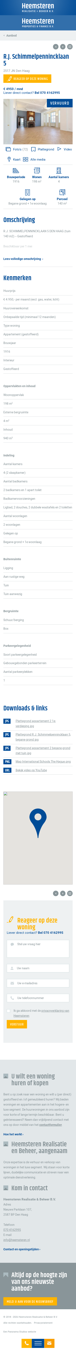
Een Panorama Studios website (19, 1331)
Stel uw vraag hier (29, 944)
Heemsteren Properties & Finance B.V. (38, 22)
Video (68, 149)
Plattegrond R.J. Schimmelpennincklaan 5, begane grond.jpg (43, 737)
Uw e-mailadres (27, 983)
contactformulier (50, 1125)
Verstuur (17, 1024)
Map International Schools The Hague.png (43, 761)
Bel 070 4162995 (47, 93)
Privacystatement (43, 1322)
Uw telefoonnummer (30, 998)
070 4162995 (27, 1341)
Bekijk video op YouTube (31, 770)
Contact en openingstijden (21, 1249)
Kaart (16, 159)
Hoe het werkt (12, 1134)
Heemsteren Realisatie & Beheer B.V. (38, 7)
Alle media (37, 159)
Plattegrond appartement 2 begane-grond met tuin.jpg (43, 750)
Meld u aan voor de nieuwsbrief (30, 1301)
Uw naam (23, 968)
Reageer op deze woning (31, 79)
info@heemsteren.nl (49, 1341)
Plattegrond (46, 149)
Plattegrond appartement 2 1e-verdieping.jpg (36, 723)
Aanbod (11, 35)
